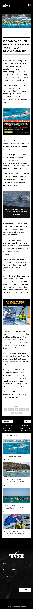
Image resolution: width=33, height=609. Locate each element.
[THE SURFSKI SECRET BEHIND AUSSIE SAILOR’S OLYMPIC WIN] (16, 521)
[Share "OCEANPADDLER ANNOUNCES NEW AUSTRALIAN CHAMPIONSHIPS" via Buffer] (27, 409)
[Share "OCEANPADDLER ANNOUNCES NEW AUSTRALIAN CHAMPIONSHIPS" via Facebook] (5, 409)
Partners (9, 606)
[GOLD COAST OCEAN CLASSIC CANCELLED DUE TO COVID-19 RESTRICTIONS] (16, 495)
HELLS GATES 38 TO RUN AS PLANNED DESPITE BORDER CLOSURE (13, 481)
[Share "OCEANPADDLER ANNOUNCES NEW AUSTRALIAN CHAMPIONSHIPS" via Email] (16, 413)
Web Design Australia (20, 606)
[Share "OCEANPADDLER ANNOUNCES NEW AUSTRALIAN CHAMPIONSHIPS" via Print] (20, 413)
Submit (25, 590)
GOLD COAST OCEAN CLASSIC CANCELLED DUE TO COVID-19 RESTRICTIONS (14, 507)
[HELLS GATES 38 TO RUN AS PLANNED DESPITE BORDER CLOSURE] (16, 469)
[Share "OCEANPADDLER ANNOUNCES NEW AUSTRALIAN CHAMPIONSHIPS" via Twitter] (9, 409)
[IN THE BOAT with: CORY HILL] (16, 446)
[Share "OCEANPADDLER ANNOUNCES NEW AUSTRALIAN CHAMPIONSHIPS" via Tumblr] (16, 409)
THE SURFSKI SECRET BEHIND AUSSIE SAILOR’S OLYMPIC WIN (14, 532)
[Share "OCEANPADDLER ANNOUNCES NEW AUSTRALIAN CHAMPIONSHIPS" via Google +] (13, 409)
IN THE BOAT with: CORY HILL (14, 457)
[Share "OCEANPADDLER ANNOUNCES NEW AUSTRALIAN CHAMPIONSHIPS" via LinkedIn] (24, 409)
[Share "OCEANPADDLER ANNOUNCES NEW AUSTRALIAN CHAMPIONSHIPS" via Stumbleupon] (13, 413)
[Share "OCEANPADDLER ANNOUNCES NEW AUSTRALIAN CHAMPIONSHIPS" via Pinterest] (20, 409)
